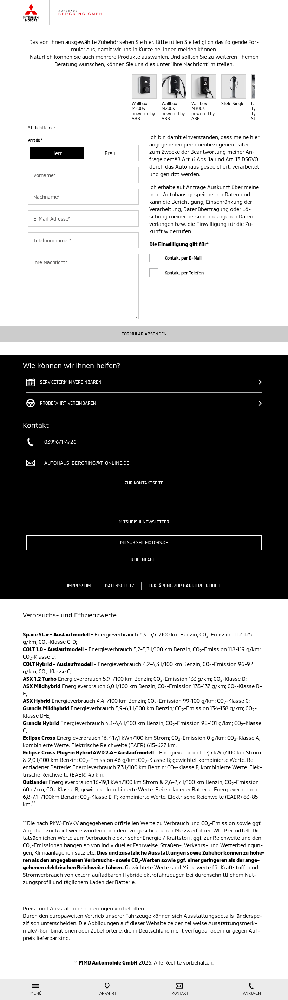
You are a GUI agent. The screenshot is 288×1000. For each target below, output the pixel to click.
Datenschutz (119, 585)
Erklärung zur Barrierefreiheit (185, 585)
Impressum (79, 585)
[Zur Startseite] (69, 12)
